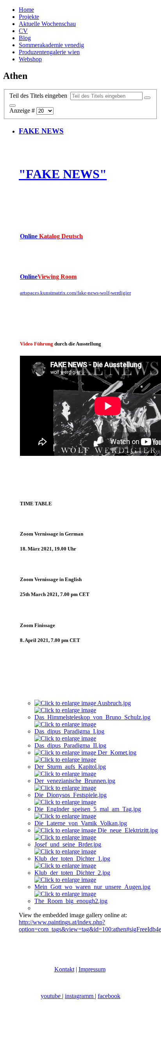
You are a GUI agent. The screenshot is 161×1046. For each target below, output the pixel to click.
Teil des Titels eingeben (39, 95)
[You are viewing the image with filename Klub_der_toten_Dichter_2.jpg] (96, 872)
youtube (51, 996)
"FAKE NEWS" (63, 174)
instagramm (80, 996)
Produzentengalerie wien (49, 52)
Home (26, 9)
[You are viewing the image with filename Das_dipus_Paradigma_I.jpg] (96, 731)
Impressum (92, 969)
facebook (109, 996)
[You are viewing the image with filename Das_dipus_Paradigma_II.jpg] (96, 745)
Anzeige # (22, 110)
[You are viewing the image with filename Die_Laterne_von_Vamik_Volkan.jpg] (96, 823)
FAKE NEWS (41, 131)
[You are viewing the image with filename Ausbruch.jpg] (82, 703)
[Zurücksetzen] (12, 105)
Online (51, 236)
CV (23, 30)
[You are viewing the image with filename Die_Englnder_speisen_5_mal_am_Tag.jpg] (96, 809)
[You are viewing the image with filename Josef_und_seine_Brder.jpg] (96, 844)
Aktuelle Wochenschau (47, 23)
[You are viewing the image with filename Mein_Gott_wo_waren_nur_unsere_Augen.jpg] (96, 886)
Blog (25, 38)
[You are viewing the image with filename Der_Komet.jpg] (85, 752)
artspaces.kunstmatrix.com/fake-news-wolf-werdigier (75, 293)
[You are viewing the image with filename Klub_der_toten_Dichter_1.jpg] (96, 858)
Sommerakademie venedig (51, 45)
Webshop (30, 59)
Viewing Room (57, 276)
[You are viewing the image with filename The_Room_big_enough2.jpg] (96, 901)
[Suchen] (147, 98)
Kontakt (64, 969)
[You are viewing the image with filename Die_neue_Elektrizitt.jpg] (96, 830)
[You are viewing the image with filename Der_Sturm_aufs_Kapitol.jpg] (96, 766)
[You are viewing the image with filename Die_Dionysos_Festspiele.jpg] (96, 795)
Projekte (29, 16)
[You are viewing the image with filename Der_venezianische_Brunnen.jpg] (96, 780)
